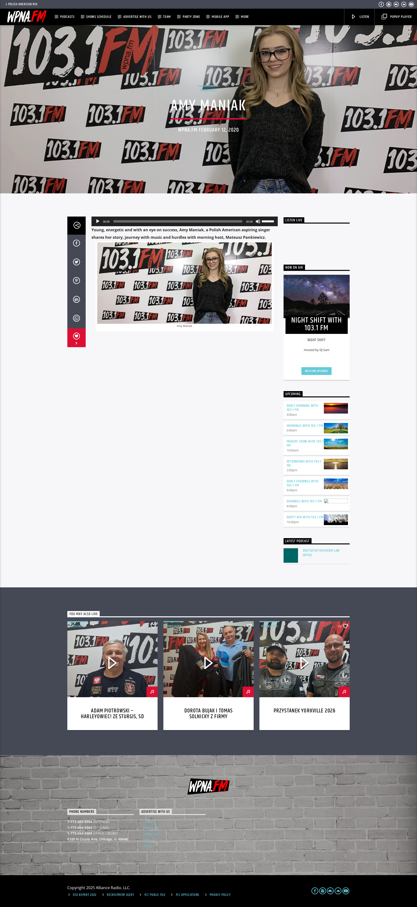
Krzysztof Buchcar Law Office (321, 552)
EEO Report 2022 (85, 895)
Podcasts (67, 17)
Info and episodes (316, 371)
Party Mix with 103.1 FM (305, 517)
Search (148, 839)
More (245, 17)
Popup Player (400, 17)
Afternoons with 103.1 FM (304, 463)
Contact (149, 821)
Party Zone (191, 17)
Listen (364, 17)
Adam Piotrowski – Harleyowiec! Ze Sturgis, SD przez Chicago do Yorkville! (112, 717)
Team (167, 17)
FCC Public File (155, 895)
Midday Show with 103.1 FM (305, 443)
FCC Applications (188, 895)
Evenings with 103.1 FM (304, 501)
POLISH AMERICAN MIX (23, 4)
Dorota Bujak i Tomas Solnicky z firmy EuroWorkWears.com (208, 717)
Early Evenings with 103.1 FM (303, 483)
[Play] (97, 221)
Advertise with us (137, 17)
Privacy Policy (220, 895)
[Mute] (258, 221)
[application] (184, 221)
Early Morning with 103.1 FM (302, 408)
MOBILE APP (220, 17)
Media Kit (151, 827)
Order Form (152, 833)
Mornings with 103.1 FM (305, 426)
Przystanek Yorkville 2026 (304, 711)
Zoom (147, 846)
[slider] (268, 221)
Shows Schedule (98, 17)
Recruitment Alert (120, 895)
